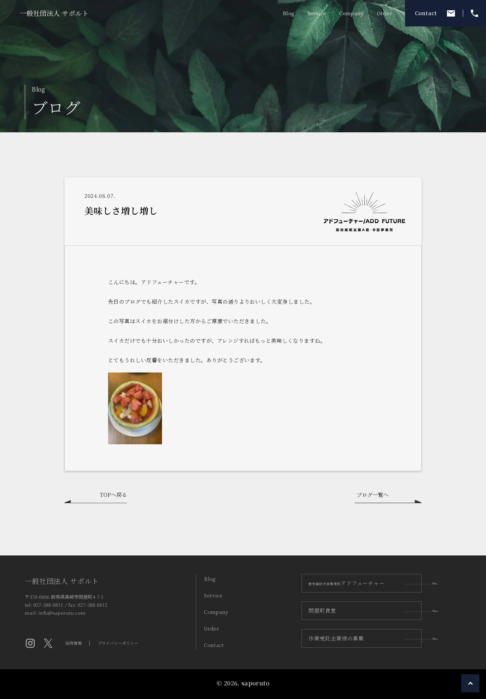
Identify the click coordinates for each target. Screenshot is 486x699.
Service (213, 595)
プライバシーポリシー (118, 643)
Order (211, 628)
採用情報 (73, 643)
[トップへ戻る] (470, 683)
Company (216, 611)
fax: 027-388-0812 (87, 604)
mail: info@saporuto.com (55, 612)
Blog (210, 578)
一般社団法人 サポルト (54, 13)
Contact (426, 13)
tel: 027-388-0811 (44, 604)
